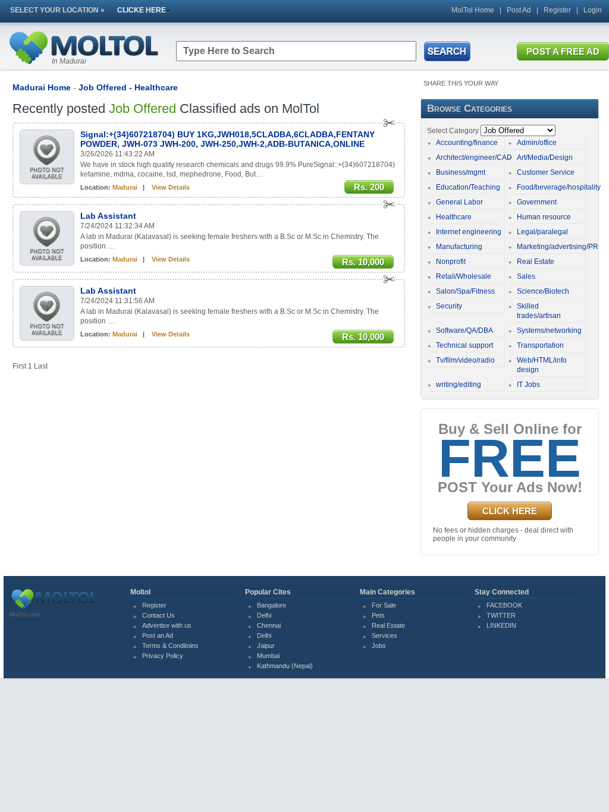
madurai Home (41, 87)
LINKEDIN (501, 625)
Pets (378, 615)
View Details (171, 187)
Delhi (264, 615)
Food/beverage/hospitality (559, 187)
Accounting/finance (467, 143)
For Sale (384, 605)
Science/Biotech (543, 291)
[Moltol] (83, 66)
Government (537, 202)
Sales (526, 276)
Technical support (464, 345)
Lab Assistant (108, 216)
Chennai (269, 625)
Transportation (540, 345)
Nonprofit (451, 261)
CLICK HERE (509, 511)
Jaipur (266, 645)
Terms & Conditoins (170, 645)
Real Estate (535, 261)
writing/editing (458, 384)
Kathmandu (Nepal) (285, 665)
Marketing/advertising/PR (557, 247)
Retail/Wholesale (463, 276)
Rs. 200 (369, 187)
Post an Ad (157, 635)
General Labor (459, 202)
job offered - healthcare (128, 87)
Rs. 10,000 (363, 262)
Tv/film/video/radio (465, 360)
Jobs (379, 645)
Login (592, 10)
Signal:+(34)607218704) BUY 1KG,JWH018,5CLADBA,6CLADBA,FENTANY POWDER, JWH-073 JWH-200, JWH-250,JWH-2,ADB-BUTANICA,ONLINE (227, 139)
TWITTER (501, 615)
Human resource (544, 217)
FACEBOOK (504, 605)
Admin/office (537, 143)
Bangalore (271, 605)
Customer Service (546, 172)
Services (384, 635)
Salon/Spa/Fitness (465, 291)
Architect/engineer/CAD (474, 157)
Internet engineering (468, 232)
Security (449, 306)
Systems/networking (549, 330)
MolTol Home (472, 10)
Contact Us (158, 615)
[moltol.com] (54, 609)
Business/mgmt (460, 172)
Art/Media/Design (545, 157)
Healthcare (454, 217)
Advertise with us (167, 625)
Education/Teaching (468, 187)
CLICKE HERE (141, 10)
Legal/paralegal (542, 232)
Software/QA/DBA (464, 330)
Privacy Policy (162, 655)
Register (557, 10)
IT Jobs (528, 384)
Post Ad (519, 10)
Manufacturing (459, 247)
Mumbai (268, 655)
